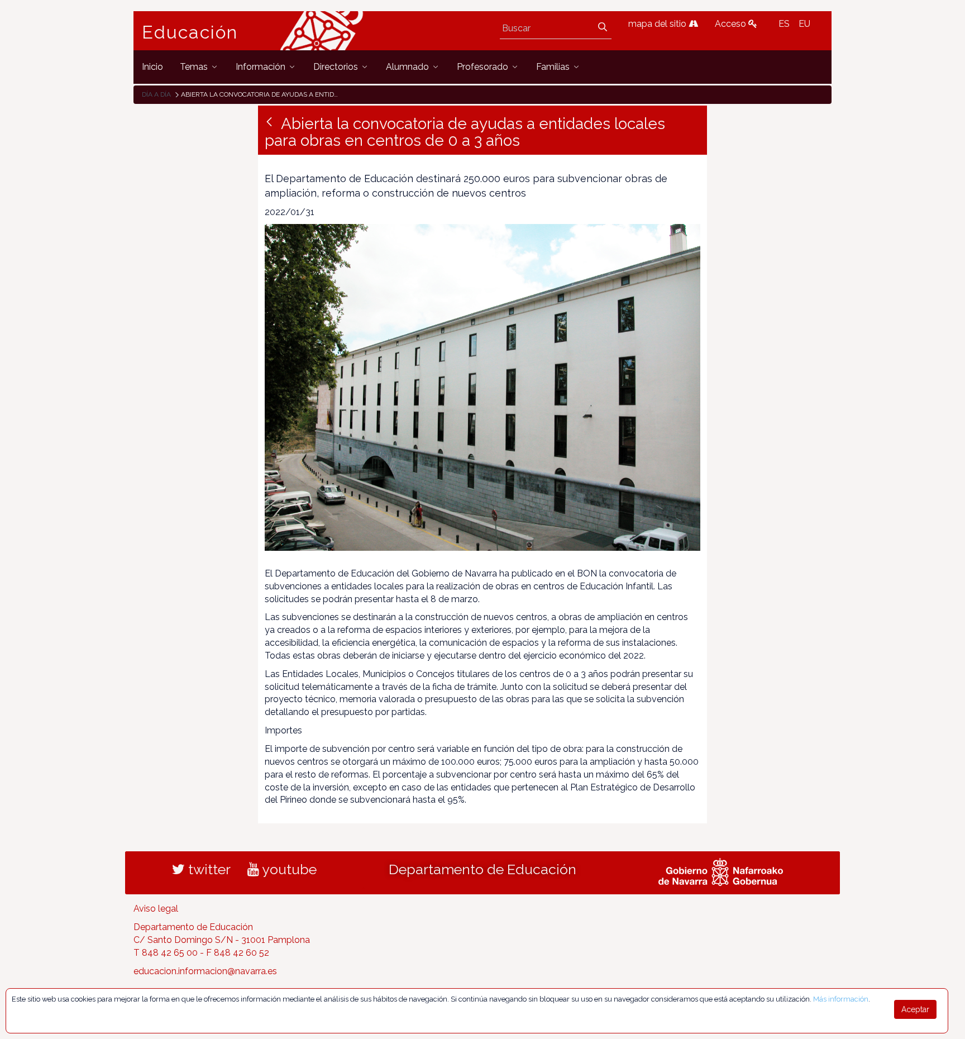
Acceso (731, 23)
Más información (840, 999)
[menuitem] (152, 66)
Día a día (156, 94)
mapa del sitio (658, 23)
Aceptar (915, 1009)
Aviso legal (155, 908)
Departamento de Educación (482, 869)
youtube (288, 869)
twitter (208, 869)
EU (804, 23)
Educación (190, 32)
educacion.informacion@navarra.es (205, 971)
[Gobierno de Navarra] (720, 870)
